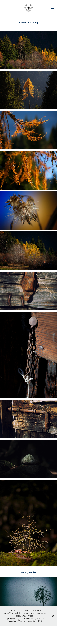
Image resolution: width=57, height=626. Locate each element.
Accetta (31, 621)
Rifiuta (40, 621)
